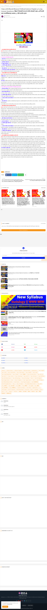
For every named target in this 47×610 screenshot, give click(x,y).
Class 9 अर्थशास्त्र (4, 385)
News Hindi (27, 389)
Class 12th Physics (41, 376)
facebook (13, 344)
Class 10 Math (35, 372)
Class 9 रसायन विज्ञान (5, 387)
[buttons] (16, 601)
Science (41, 389)
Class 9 (14, 383)
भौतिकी (40, 391)
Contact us (24, 605)
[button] (43, 1)
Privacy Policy (30, 605)
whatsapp (35, 344)
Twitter (15, 174)
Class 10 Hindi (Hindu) (11, 372)
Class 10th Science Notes (31, 374)
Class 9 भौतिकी (36, 385)
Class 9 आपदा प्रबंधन (11, 385)
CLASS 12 (26, 362)
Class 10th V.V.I (4, 376)
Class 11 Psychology (18, 376)
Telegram (10, 391)
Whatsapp (21, 174)
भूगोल (36, 391)
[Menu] (1, 2)
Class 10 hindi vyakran (20, 372)
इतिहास (29, 391)
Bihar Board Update (27, 370)
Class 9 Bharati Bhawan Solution (30, 383)
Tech (6, 391)
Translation (15, 391)
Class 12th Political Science (6, 378)
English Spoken (35, 387)
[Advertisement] (23, 26)
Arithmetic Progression (18, 370)
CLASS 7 (26, 358)
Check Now (9, 604)
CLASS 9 (26, 360)
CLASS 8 (3, 360)
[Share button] (25, 175)
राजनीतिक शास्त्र (6, 5)
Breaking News (34, 370)
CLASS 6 (3, 358)
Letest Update (4, 389)
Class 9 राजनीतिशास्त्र (12, 387)
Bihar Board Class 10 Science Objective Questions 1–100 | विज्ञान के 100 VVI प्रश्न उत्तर (23, 272)
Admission (3, 370)
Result (31, 389)
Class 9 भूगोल (31, 385)
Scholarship (36, 389)
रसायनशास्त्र (3, 393)
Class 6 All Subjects (38, 378)
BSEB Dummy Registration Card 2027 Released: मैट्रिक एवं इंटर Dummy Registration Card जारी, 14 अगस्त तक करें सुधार (26, 286)
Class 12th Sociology (25, 378)
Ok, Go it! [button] (5, 606)
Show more (43, 187)
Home (2, 5)
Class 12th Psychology (16, 378)
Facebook (9, 174)
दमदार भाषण (33, 391)
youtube (35, 347)
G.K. (40, 387)
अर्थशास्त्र (20, 391)
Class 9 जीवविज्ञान (24, 385)
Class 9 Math (39, 383)
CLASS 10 (3, 362)
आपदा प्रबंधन (25, 391)
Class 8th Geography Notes (6, 383)
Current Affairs (28, 387)
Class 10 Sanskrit (16, 374)
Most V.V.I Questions (11, 389)
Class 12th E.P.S (26, 376)
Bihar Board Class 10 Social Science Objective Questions (19, 266)
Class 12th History (34, 376)
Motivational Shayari (20, 389)
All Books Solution (10, 370)
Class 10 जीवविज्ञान (23, 374)
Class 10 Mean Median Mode (6, 374)
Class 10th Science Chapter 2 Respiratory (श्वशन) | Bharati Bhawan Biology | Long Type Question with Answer (26, 323)
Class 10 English (41, 370)
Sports (3, 391)
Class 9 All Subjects (20, 383)
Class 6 (32, 378)
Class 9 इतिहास (18, 385)
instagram (13, 347)
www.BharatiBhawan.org (23, 45)
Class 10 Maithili (28, 372)
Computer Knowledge (21, 387)
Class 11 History (11, 376)
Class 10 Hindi (4, 372)
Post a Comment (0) (23, 230)
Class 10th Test (40, 374)
